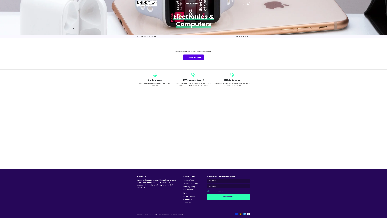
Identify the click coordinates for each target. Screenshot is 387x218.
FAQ (185, 193)
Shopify (167, 214)
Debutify (180, 214)
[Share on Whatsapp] (247, 36)
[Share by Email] (249, 36)
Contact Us (187, 199)
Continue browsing (193, 57)
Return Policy (188, 190)
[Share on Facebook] (241, 36)
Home (188, 3)
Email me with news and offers (218, 191)
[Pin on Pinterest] (245, 36)
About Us (187, 203)
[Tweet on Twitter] (243, 36)
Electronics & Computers (149, 36)
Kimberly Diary (152, 214)
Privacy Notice (189, 196)
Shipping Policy (189, 186)
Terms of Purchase (190, 183)
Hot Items (197, 3)
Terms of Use (188, 180)
